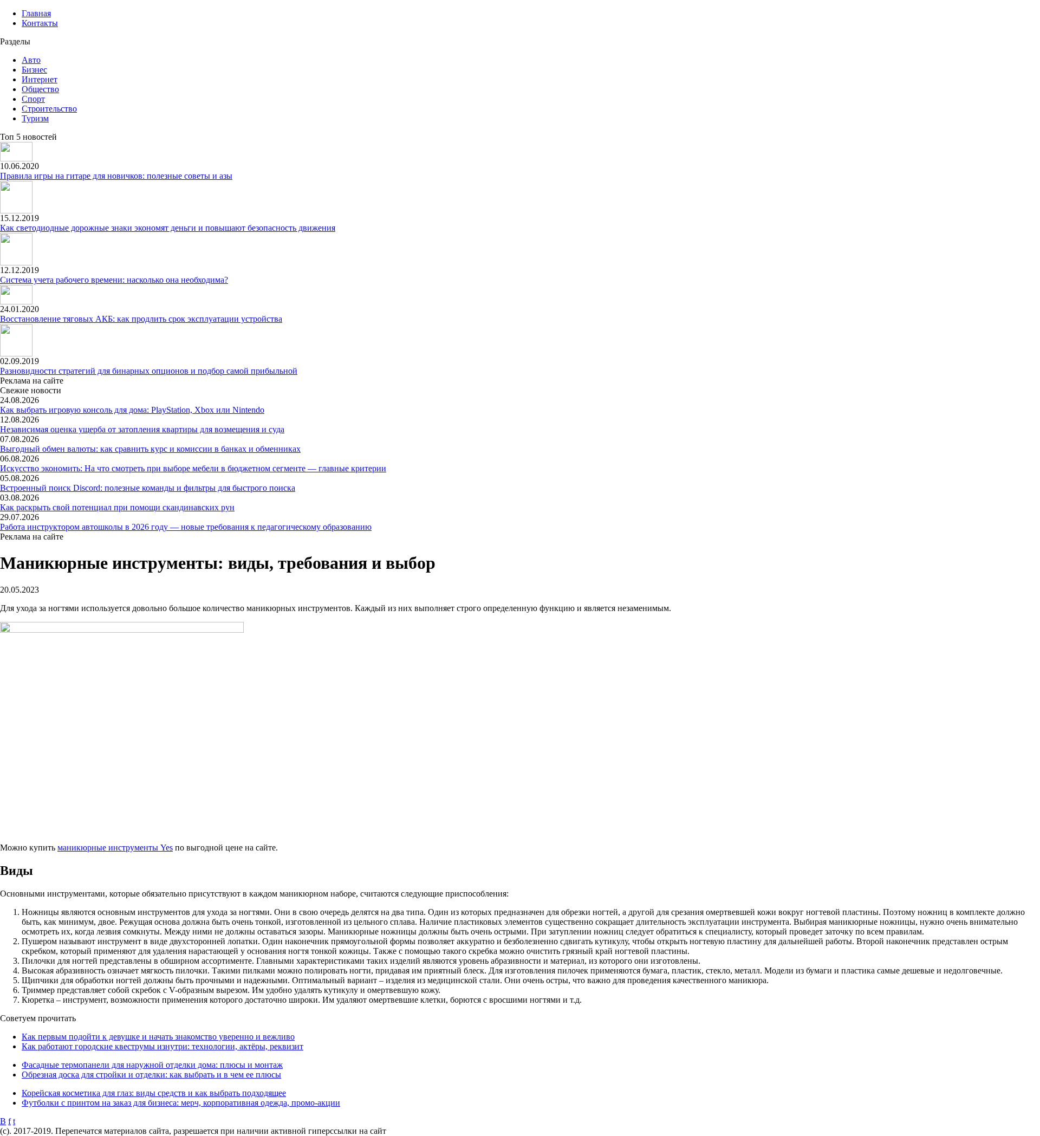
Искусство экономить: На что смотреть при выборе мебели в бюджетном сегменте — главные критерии (193, 468)
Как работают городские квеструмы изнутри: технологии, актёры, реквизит (162, 1046)
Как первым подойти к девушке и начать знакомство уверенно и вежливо (158, 1036)
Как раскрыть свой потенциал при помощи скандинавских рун (117, 507)
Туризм (35, 118)
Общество (40, 89)
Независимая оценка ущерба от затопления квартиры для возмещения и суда (142, 429)
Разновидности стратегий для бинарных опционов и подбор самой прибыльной (148, 370)
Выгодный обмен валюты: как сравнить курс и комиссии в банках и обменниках (150, 448)
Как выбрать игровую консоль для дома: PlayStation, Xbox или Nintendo (132, 409)
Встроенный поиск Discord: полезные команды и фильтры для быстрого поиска (147, 487)
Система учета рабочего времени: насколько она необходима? (114, 279)
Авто (31, 59)
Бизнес (34, 69)
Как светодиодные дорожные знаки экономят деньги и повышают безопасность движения (167, 227)
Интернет (39, 79)
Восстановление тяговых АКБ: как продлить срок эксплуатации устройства (141, 318)
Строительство (49, 108)
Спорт (33, 98)
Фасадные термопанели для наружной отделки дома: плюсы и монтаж (152, 1064)
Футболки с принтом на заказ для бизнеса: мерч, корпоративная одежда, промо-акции (181, 1102)
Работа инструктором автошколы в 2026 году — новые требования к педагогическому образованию (186, 526)
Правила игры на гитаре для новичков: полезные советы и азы (116, 175)
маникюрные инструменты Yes (115, 847)
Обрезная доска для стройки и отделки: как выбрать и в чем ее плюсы (151, 1074)
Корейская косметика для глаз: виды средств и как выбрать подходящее (154, 1093)
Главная (36, 13)
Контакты (40, 23)
